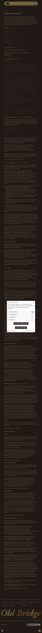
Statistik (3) (13, 317)
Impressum (24, 330)
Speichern (25, 323)
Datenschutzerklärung (30, 330)
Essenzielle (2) (14, 312)
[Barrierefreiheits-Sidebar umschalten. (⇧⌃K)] (2, 631)
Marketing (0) (13, 314)
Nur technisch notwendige (21, 327)
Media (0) (12, 319)
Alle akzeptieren (18, 323)
